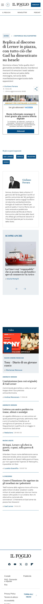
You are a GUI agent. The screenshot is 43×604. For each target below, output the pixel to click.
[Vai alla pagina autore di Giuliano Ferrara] (12, 181)
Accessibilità (9, 599)
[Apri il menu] (2, 4)
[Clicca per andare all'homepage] (21, 555)
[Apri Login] (8, 5)
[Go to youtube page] (15, 563)
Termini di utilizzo (11, 596)
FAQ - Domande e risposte (10, 579)
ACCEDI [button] (29, 107)
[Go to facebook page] (9, 563)
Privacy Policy (9, 592)
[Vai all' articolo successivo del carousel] (24, 287)
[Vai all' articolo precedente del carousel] (17, 287)
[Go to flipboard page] (32, 563)
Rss (5, 583)
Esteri (6, 36)
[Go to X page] (21, 563)
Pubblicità (27, 575)
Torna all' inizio (28, 594)
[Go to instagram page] (26, 563)
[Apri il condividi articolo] (36, 88)
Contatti (7, 575)
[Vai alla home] (20, 5)
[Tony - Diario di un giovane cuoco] (21, 342)
